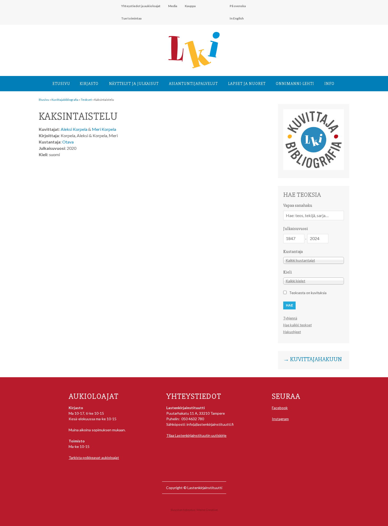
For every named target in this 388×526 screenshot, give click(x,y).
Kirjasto (89, 83)
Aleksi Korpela (74, 129)
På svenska (238, 6)
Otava (68, 141)
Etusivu (61, 83)
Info (329, 83)
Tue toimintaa (131, 18)
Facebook (280, 407)
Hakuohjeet (292, 332)
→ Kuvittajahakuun (312, 359)
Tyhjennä (290, 318)
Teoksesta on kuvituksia (308, 293)
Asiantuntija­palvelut (193, 83)
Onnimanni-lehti (295, 83)
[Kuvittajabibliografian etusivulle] (313, 168)
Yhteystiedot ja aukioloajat (140, 6)
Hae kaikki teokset (297, 325)
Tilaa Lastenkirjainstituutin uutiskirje (196, 435)
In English (237, 18)
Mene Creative (207, 510)
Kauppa (190, 6)
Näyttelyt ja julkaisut (134, 83)
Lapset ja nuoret (247, 83)
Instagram (280, 419)
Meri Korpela (104, 129)
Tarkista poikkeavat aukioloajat (94, 457)
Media (172, 6)
